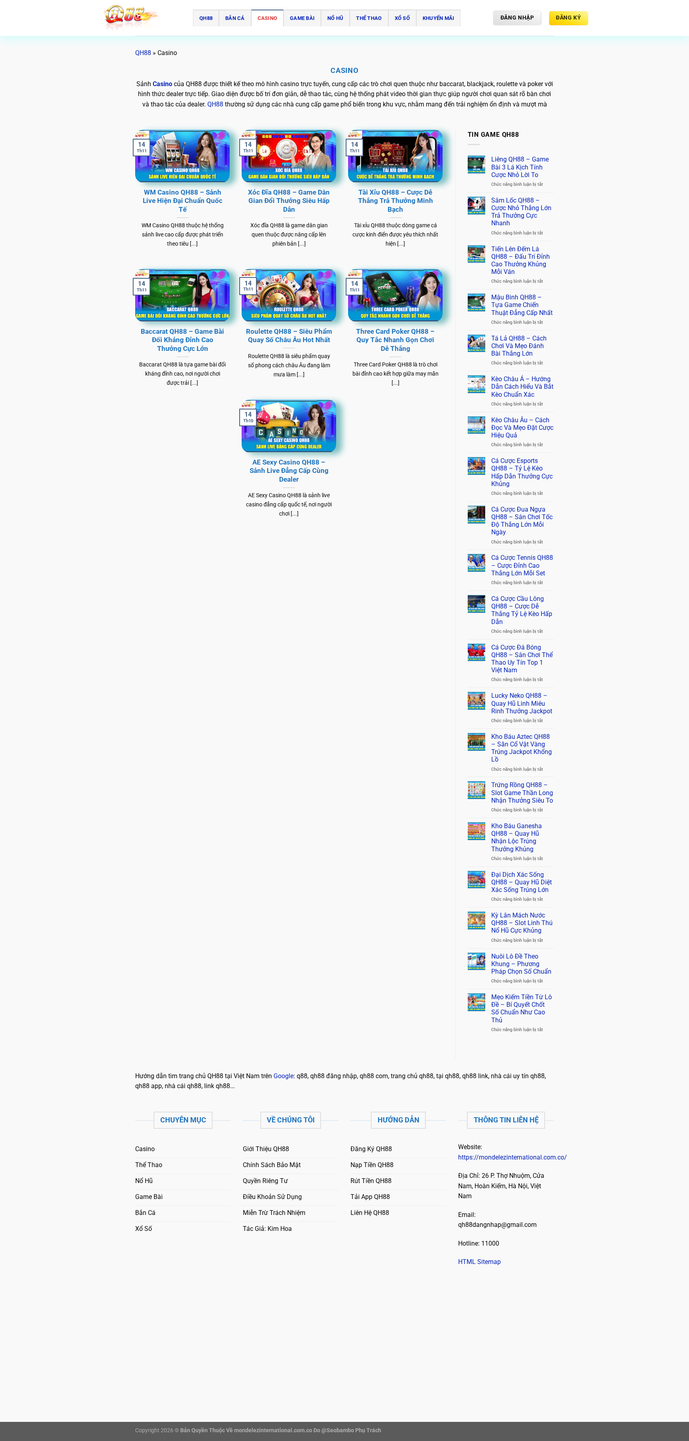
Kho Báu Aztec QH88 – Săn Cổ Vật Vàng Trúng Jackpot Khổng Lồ (521, 748)
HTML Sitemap (479, 1262)
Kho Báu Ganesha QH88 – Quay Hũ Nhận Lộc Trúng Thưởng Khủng (516, 837)
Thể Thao (369, 18)
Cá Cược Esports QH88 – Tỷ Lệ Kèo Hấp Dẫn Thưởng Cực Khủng (522, 472)
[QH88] (141, 18)
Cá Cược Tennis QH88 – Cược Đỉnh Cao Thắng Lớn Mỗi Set (522, 565)
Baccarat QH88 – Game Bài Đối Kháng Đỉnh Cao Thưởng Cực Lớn (182, 340)
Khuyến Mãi (439, 18)
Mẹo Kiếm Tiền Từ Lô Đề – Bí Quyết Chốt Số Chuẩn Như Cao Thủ (521, 1008)
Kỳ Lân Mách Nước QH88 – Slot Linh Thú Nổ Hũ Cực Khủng (522, 922)
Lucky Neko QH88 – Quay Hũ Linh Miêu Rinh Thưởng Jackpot (521, 703)
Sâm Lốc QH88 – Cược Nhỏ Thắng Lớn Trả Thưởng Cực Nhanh (521, 212)
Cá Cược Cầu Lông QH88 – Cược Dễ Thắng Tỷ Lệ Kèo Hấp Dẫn (521, 610)
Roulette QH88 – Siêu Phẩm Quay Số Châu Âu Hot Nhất (289, 336)
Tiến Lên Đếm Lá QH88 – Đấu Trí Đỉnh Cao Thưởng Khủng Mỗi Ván (520, 260)
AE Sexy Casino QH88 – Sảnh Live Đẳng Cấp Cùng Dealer (289, 471)
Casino (268, 18)
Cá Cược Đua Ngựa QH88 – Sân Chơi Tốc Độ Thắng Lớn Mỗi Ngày (522, 521)
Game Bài (302, 18)
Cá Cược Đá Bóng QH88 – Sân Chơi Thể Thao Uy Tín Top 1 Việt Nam (522, 659)
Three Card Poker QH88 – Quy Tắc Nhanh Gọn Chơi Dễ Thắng (395, 340)
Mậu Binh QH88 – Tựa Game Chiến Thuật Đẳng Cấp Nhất (522, 304)
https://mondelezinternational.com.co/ (512, 1157)
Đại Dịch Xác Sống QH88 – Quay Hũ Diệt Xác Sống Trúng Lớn (521, 882)
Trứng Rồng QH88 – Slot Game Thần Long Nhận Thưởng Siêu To (522, 792)
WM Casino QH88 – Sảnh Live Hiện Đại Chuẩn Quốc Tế (182, 201)
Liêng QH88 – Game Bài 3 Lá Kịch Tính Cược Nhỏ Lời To (520, 167)
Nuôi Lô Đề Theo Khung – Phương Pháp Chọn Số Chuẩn (521, 964)
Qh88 (206, 18)
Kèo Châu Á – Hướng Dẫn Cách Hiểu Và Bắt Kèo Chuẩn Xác (522, 386)
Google (283, 1076)
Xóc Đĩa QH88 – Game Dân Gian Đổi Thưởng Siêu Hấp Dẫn (289, 201)
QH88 (143, 53)
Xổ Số (402, 18)
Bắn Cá (235, 18)
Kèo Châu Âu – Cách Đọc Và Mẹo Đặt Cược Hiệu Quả (522, 427)
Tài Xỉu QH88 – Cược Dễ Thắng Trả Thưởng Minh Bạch (395, 201)
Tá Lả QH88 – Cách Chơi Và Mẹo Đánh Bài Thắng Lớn (519, 346)
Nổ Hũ (335, 18)
